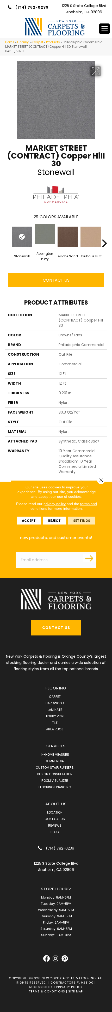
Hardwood (55, 703)
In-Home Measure (55, 754)
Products (53, 42)
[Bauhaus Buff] (90, 236)
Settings (81, 520)
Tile (55, 722)
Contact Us (56, 280)
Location (55, 812)
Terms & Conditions (47, 991)
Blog (55, 832)
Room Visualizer (54, 780)
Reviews (54, 825)
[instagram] (56, 958)
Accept (29, 520)
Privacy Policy (69, 987)
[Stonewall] (21, 236)
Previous (8, 235)
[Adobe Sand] (67, 236)
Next (104, 235)
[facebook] (46, 958)
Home (9, 42)
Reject (54, 520)
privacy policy (54, 503)
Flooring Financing (55, 787)
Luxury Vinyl (55, 716)
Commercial (55, 761)
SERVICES (56, 746)
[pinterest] (65, 958)
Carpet (37, 42)
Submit (89, 558)
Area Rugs (55, 729)
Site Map (75, 991)
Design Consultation (54, 774)
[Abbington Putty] (44, 234)
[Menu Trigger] (104, 28)
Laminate (55, 709)
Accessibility (41, 987)
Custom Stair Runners (55, 767)
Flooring (23, 42)
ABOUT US (56, 804)
